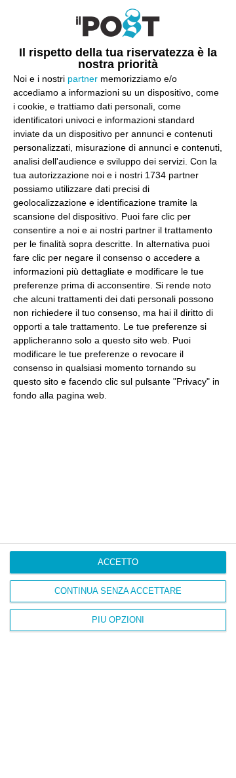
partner (83, 78)
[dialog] (118, 389)
